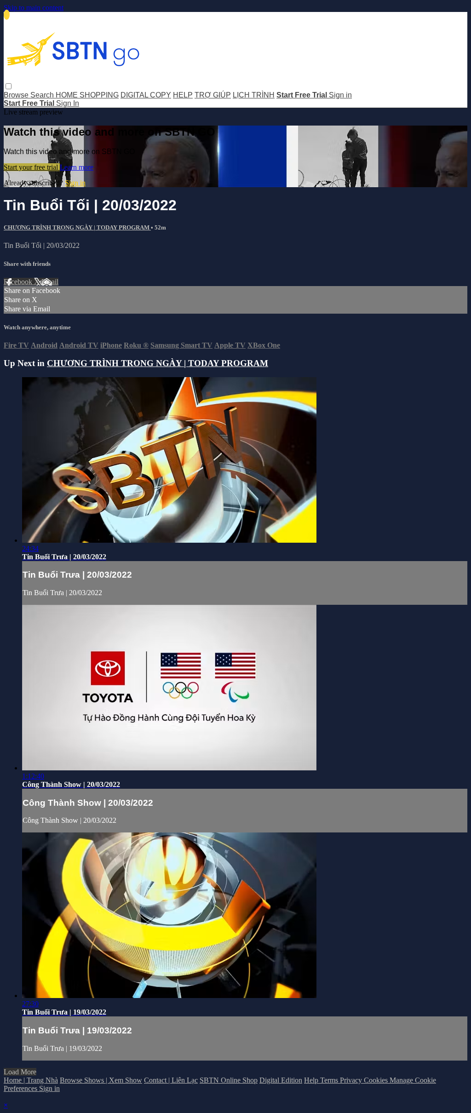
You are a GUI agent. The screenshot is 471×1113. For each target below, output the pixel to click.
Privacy (352, 1080)
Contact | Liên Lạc (171, 1080)
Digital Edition (280, 1080)
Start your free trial (32, 167)
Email (49, 282)
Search (43, 95)
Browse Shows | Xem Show (101, 1080)
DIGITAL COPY (146, 95)
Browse (17, 95)
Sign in (340, 95)
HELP (183, 95)
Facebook (19, 282)
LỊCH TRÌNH (254, 95)
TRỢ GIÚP (213, 95)
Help (312, 1080)
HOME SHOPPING (87, 95)
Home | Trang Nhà (31, 1080)
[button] (8, 86)
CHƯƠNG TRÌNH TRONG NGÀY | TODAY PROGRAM (77, 227)
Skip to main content (33, 7)
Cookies (377, 1080)
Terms (330, 1080)
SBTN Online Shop (229, 1080)
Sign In (67, 103)
